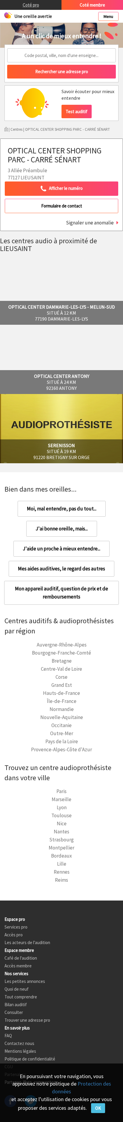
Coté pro (31, 5)
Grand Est (61, 685)
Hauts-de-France (61, 693)
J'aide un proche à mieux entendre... (61, 548)
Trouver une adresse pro (27, 1020)
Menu (108, 16)
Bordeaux (61, 855)
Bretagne (62, 661)
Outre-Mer (61, 733)
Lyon (62, 807)
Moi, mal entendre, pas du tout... (61, 508)
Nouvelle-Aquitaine (61, 717)
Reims (61, 880)
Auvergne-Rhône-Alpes (62, 644)
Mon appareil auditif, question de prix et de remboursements (61, 592)
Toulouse (61, 815)
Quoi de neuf (16, 989)
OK (98, 1108)
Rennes (62, 872)
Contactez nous (19, 1043)
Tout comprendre (20, 997)
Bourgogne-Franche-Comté (61, 653)
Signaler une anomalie (90, 222)
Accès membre (18, 966)
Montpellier (61, 847)
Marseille (61, 799)
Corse (61, 677)
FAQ (8, 1035)
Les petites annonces (24, 981)
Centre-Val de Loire (61, 669)
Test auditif (76, 111)
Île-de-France (61, 701)
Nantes (61, 831)
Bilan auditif (15, 1004)
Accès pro (13, 935)
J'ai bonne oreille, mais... (62, 528)
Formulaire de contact (61, 206)
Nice (62, 823)
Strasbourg (61, 839)
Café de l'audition (20, 958)
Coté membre (92, 5)
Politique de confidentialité (29, 1059)
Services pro (15, 927)
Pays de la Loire (61, 741)
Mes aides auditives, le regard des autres (61, 568)
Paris (61, 791)
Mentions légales (20, 1051)
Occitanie (61, 725)
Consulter (13, 1012)
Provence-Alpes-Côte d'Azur (61, 749)
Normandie (62, 709)
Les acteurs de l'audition (27, 942)
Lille (61, 864)
